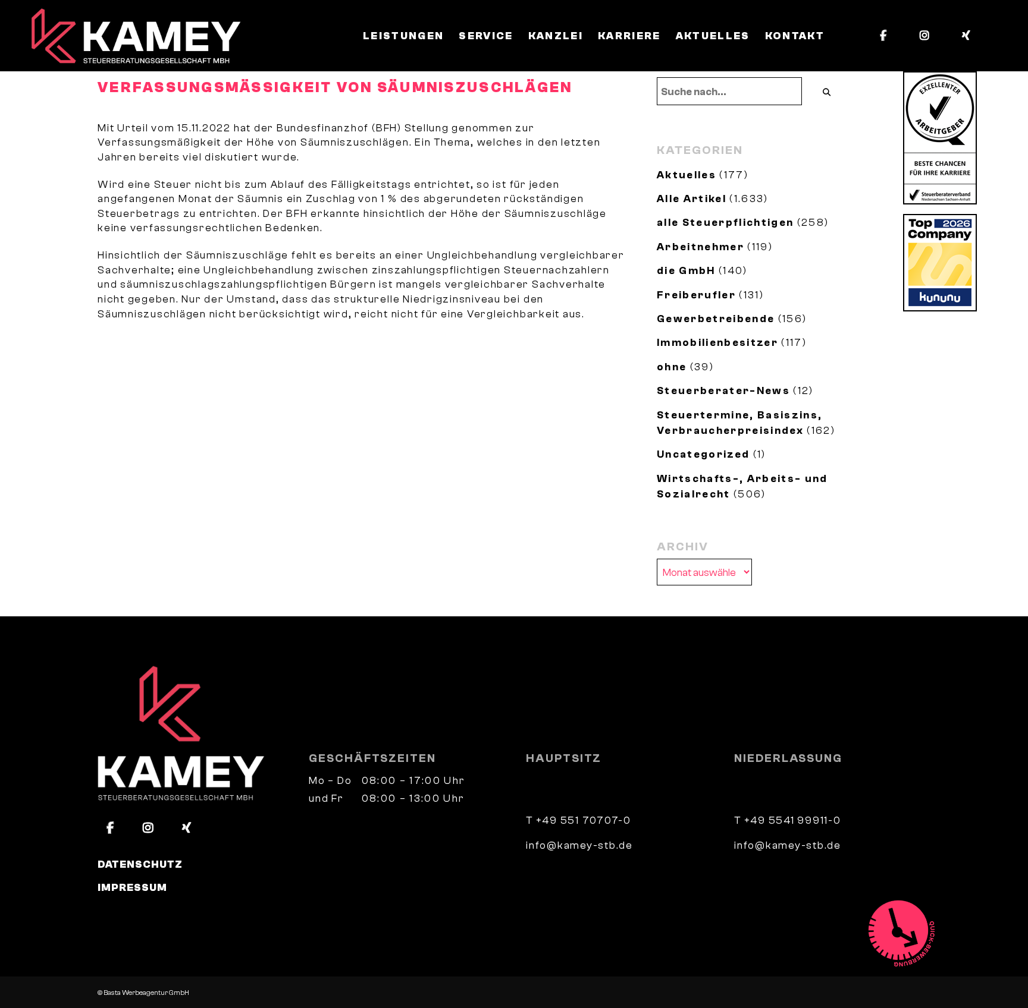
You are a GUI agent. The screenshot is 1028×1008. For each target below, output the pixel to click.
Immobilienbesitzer (717, 342)
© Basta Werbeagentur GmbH (143, 992)
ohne (672, 367)
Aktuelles (686, 175)
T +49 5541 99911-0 (787, 820)
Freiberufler (696, 295)
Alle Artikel (691, 198)
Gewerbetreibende (716, 319)
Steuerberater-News (723, 390)
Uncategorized (703, 454)
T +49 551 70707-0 (578, 820)
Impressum (132, 887)
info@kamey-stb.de (579, 845)
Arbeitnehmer (700, 247)
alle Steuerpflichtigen (725, 222)
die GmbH (686, 270)
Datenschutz (140, 864)
